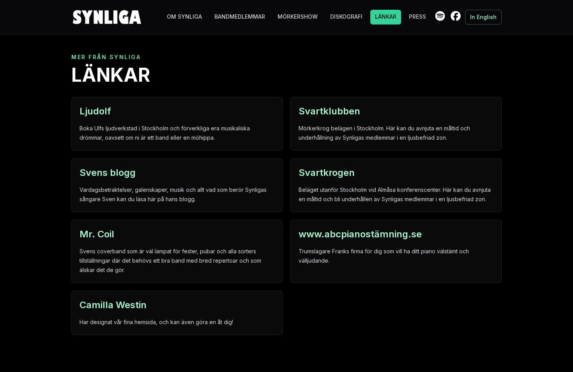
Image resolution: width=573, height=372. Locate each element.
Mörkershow (298, 16)
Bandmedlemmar (239, 16)
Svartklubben (329, 111)
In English (483, 17)
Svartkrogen (327, 172)
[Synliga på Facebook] (455, 16)
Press (417, 16)
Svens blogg (108, 172)
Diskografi (346, 16)
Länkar (385, 16)
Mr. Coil (97, 234)
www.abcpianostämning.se (360, 234)
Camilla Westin (113, 305)
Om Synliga (184, 16)
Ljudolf (95, 111)
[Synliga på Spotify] (440, 16)
